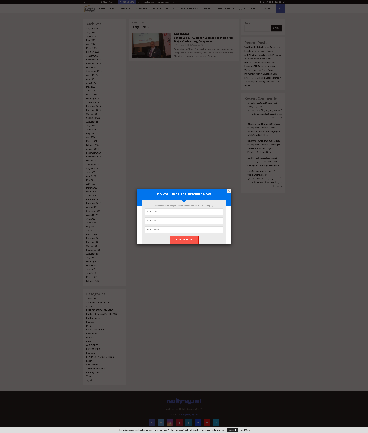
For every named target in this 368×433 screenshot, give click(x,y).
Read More (245, 430)
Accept (232, 430)
